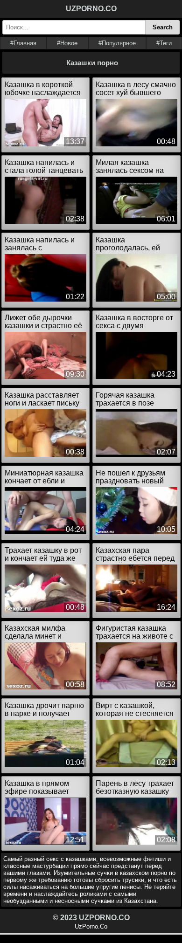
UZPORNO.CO (91, 9)
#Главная (23, 43)
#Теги (164, 43)
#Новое (67, 43)
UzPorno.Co (91, 926)
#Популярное (117, 43)
